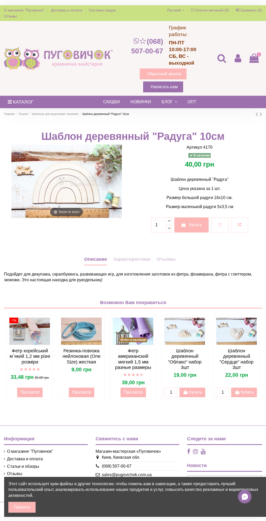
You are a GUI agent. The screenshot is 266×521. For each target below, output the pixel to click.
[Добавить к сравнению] (239, 224)
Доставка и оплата (67, 10)
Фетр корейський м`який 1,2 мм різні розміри (30, 356)
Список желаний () (212, 10)
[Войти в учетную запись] (238, 58)
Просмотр (29, 392)
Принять (22, 507)
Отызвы (166, 259)
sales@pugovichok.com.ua (127, 474)
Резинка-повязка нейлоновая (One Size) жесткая (82, 356)
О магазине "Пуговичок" (24, 10)
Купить (195, 225)
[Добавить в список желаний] (219, 224)
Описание (95, 259)
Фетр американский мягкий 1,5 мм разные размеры (133, 359)
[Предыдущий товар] (258, 114)
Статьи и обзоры (23, 466)
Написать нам (164, 87)
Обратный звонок (164, 74)
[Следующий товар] (261, 114)
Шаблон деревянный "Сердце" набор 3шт (237, 359)
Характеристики (131, 259)
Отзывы (10, 16)
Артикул (194, 147)
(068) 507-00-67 (147, 46)
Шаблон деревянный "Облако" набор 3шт (185, 359)
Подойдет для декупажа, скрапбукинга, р (43, 274)
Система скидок (103, 10)
